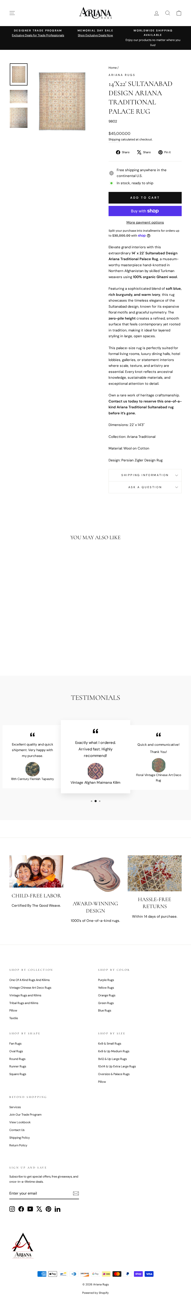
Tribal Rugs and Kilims (23, 1003)
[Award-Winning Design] (95, 875)
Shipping (114, 139)
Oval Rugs (16, 1051)
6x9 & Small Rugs (109, 1043)
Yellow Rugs (106, 988)
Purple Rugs (106, 980)
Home (113, 68)
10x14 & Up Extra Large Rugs (117, 1066)
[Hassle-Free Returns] (155, 873)
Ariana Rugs (122, 75)
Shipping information (145, 475)
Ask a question (145, 487)
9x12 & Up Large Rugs (112, 1059)
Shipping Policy (19, 1138)
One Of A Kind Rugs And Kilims (29, 980)
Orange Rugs (106, 995)
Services (15, 1107)
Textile (13, 1018)
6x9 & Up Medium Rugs (113, 1051)
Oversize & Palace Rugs (114, 1074)
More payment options (145, 222)
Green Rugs (106, 1003)
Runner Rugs (17, 1066)
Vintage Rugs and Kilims (25, 995)
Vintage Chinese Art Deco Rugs (30, 988)
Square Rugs (17, 1074)
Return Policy (18, 1145)
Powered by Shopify (95, 1293)
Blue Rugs (104, 1010)
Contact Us (16, 1130)
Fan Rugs (15, 1043)
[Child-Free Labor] (36, 871)
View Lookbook (20, 1122)
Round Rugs (17, 1059)
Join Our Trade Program (25, 1115)
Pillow (13, 1010)
